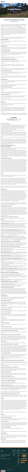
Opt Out (6, 228)
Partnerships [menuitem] (18, 452)
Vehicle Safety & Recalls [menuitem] (18, 462)
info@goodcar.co (3, 458)
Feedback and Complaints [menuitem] (18, 459)
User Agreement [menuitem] (18, 455)
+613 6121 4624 (8, 458)
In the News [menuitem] (14, 453)
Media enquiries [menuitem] (14, 455)
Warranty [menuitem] (18, 453)
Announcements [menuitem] (14, 452)
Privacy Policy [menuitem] (19, 457)
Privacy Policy (3, 228)
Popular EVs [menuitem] (18, 451)
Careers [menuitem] (18, 464)
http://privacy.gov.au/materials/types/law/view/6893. (9, 27)
